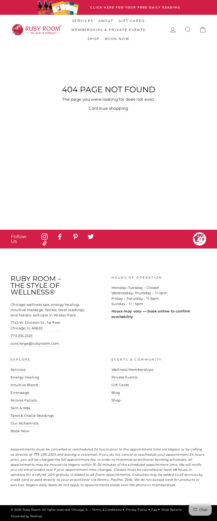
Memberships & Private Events (108, 30)
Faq (154, 509)
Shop (94, 39)
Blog (115, 393)
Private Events (124, 377)
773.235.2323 (22, 336)
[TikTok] (44, 243)
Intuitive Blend (24, 385)
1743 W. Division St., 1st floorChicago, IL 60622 (36, 325)
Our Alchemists (24, 423)
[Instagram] (44, 236)
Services (82, 21)
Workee (36, 516)
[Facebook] (60, 236)
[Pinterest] (75, 236)
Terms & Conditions (107, 509)
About (106, 21)
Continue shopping (108, 108)
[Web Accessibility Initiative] (215, 515)
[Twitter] (91, 236)
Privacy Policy (137, 509)
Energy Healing (25, 377)
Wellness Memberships (132, 370)
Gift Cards (132, 21)
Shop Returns (171, 509)
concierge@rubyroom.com (35, 343)
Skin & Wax (21, 408)
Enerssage (20, 393)
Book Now (117, 39)
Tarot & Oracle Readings (32, 416)
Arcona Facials (24, 400)
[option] (108, 7)
